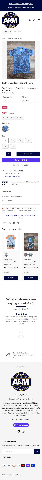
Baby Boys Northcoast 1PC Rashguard (10, 261)
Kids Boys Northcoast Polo (14, 38)
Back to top (20, 367)
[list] (21, 60)
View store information (12, 176)
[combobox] (21, 31)
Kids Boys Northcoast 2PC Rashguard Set (30, 261)
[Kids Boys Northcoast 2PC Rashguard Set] (31, 242)
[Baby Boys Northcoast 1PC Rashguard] (11, 242)
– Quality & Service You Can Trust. (22, 217)
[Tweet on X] (10, 223)
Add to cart (28, 154)
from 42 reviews (20, 309)
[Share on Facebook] (14, 223)
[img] (21, 306)
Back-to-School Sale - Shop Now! (21, 4)
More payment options (21, 165)
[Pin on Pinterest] (18, 223)
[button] (34, 20)
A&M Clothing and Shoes (13, 475)
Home (3, 38)
